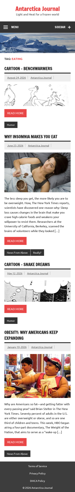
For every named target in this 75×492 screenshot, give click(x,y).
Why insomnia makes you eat (30, 136)
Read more (15, 113)
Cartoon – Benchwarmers (28, 68)
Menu (15, 27)
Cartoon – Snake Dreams (27, 264)
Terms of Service (37, 466)
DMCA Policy (37, 480)
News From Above (17, 252)
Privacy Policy (37, 473)
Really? (37, 252)
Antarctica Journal (37, 9)
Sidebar (60, 27)
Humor (11, 124)
